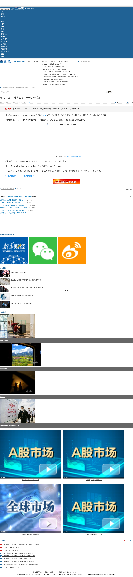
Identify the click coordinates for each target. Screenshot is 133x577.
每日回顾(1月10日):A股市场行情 (30, 480)
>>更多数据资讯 (11, 176)
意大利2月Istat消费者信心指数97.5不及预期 (13, 208)
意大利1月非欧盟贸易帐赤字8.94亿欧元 (12, 210)
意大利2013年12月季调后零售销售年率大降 (13, 205)
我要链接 (62, 572)
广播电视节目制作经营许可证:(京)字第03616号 (103, 574)
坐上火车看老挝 (3, 368)
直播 (2, 54)
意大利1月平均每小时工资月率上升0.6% (12, 202)
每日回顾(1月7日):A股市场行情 (94, 480)
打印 (117, 102)
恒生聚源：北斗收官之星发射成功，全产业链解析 (55, 61)
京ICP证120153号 (35, 574)
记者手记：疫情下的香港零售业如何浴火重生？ (54, 69)
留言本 (51, 572)
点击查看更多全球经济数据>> (73, 156)
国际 (2, 14)
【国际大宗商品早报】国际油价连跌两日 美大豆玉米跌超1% (18, 553)
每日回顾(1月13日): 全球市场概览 (30, 534)
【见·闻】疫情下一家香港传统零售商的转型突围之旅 (56, 71)
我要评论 (130, 102)
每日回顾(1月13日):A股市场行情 (93, 534)
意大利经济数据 (27, 196)
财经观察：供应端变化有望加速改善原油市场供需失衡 (27, 287)
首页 (12, 9)
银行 (2, 31)
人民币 (3, 16)
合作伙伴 (56, 572)
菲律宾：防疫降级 (4, 340)
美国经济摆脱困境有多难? (18, 272)
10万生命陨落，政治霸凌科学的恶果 (22, 303)
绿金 (2, 19)
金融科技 (4, 34)
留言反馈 (19, 189)
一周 (124, 540)
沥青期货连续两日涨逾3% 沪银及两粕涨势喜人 (54, 84)
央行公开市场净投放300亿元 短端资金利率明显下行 (55, 79)
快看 (2, 56)
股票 (2, 21)
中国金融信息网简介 (37, 572)
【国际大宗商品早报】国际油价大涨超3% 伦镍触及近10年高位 (18, 556)
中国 (2, 12)
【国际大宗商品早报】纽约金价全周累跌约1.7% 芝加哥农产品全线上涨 (20, 544)
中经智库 (4, 46)
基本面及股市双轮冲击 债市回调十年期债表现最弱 (55, 81)
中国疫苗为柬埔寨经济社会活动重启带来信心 (9, 425)
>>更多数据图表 (27, 176)
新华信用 (4, 41)
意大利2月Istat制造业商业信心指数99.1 (12, 200)
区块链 (3, 36)
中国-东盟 (4, 49)
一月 (130, 540)
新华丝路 (4, 39)
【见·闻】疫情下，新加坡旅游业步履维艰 (53, 66)
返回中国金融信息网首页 (85, 61)
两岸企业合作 (5, 51)
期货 (2, 29)
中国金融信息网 (21, 574)
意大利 (12, 87)
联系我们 (46, 572)
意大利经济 (9, 196)
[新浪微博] (72, 264)
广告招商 (68, 572)
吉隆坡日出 (2, 397)
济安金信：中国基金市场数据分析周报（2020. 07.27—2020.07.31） (59, 74)
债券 (2, 26)
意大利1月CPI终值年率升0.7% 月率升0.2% (13, 213)
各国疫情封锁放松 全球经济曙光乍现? (22, 295)
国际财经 (7, 87)
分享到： (129, 196)
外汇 (2, 24)
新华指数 (4, 44)
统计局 (43, 115)
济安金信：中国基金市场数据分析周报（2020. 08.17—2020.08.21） (59, 64)
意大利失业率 (18, 196)
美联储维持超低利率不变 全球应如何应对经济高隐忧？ (27, 280)
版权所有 (28, 574)
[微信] (43, 264)
